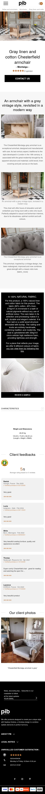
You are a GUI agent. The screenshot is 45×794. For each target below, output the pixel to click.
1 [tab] (10, 37)
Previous (2, 26)
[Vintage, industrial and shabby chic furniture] (22, 3)
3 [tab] (17, 37)
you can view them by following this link (22, 350)
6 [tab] (27, 37)
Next (43, 26)
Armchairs (23, 9)
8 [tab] (34, 37)
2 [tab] (13, 37)
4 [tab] (20, 37)
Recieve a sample (22, 395)
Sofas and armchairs (9, 9)
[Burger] (5, 3)
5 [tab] (24, 37)
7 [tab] (31, 37)
